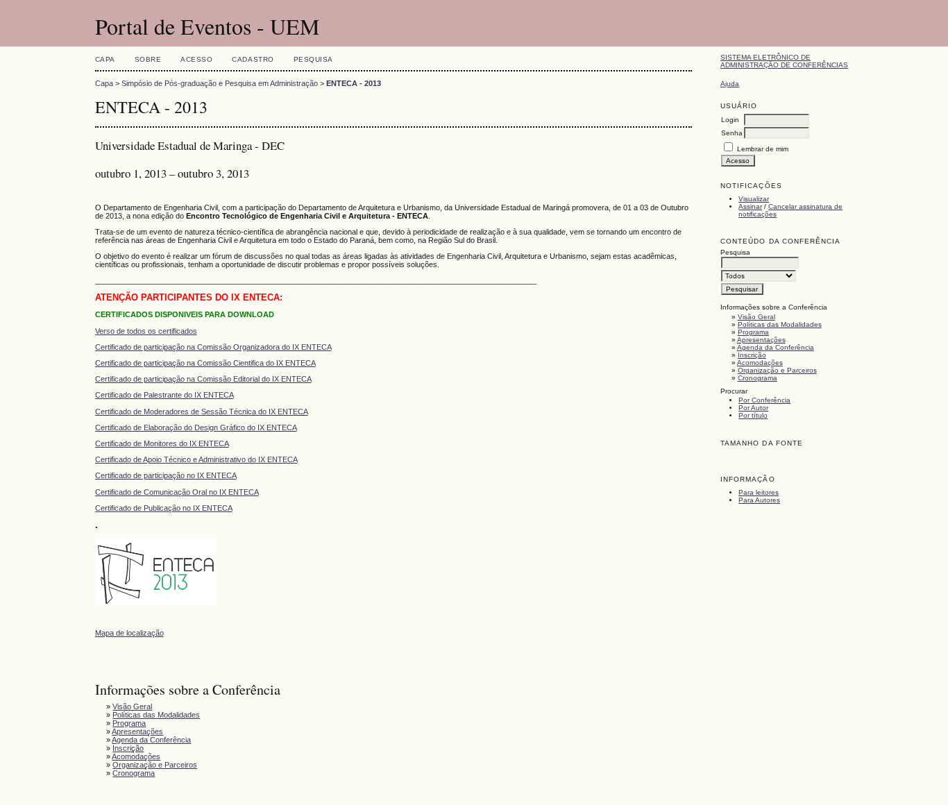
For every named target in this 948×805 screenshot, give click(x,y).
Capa (105, 59)
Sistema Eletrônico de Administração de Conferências (784, 61)
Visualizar (753, 199)
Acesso (196, 59)
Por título (753, 415)
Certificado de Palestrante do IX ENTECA (164, 395)
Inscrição (752, 355)
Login (730, 120)
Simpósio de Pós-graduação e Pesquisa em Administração (219, 83)
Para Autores (759, 500)
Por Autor (753, 408)
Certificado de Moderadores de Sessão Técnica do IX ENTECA (201, 411)
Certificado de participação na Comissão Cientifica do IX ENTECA (205, 363)
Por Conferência (764, 400)
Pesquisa (313, 59)
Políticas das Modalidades (780, 324)
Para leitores (758, 492)
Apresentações (761, 340)
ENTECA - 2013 (353, 83)
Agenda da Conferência (775, 347)
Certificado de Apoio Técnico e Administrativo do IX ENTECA (196, 459)
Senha (732, 133)
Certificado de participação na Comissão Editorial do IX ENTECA (203, 379)
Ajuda (729, 83)
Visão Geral (756, 317)
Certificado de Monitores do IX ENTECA (162, 443)
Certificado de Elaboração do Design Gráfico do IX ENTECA (196, 427)
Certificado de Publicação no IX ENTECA (163, 508)
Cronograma (757, 378)
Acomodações (760, 362)
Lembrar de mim (762, 149)
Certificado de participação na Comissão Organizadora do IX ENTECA (213, 347)
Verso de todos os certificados (146, 331)
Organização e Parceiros (777, 370)
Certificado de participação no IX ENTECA (166, 475)
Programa (753, 332)
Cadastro (252, 59)
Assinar (750, 206)
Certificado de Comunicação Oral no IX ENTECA (177, 492)
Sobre (148, 59)
